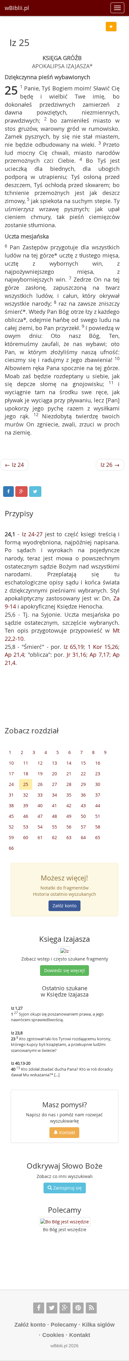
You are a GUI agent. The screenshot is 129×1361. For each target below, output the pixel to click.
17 (11, 774)
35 (68, 795)
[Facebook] (38, 1307)
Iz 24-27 (32, 534)
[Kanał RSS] (91, 1307)
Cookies (53, 1335)
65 (97, 837)
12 (40, 763)
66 (11, 848)
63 (68, 837)
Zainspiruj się (67, 1188)
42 (68, 805)
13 (54, 763)
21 (68, 774)
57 (83, 827)
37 (97, 795)
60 (25, 837)
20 (54, 774)
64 (83, 837)
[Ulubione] (111, 26)
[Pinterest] (78, 1307)
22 (83, 774)
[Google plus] (64, 1307)
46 (25, 816)
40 (40, 805)
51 (97, 816)
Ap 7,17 (99, 654)
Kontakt (66, 1132)
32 (25, 795)
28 (68, 784)
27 (54, 784)
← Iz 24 (14, 464)
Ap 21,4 (14, 654)
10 (11, 763)
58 (97, 827)
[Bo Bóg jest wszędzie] (64, 1221)
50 (83, 816)
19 (40, 774)
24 (11, 784)
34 (54, 795)
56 (68, 827)
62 (54, 837)
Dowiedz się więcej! (64, 970)
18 (25, 774)
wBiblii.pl (17, 8)
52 (11, 827)
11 (25, 763)
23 (97, 774)
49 (68, 816)
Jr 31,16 (76, 654)
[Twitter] (51, 1307)
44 (97, 805)
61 (40, 837)
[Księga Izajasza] (64, 951)
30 (97, 784)
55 (54, 827)
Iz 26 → (110, 464)
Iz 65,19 (74, 646)
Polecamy (64, 1325)
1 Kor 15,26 (103, 646)
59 (11, 837)
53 (25, 827)
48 (54, 816)
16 (97, 763)
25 (25, 784)
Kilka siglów (98, 1325)
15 (83, 763)
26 (40, 784)
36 (83, 795)
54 (40, 827)
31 (11, 795)
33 (40, 795)
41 (54, 805)
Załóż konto (64, 906)
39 (25, 805)
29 (83, 784)
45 (11, 816)
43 (83, 805)
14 (68, 763)
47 (40, 816)
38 (11, 805)
